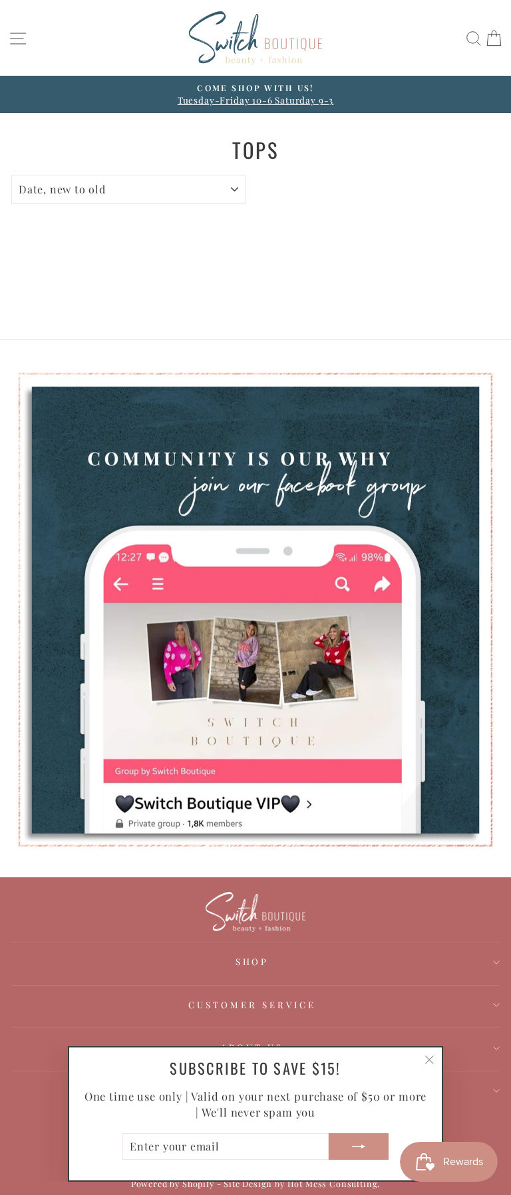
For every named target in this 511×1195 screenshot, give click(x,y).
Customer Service (252, 1004)
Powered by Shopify (172, 1183)
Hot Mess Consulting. (334, 1183)
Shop (252, 961)
